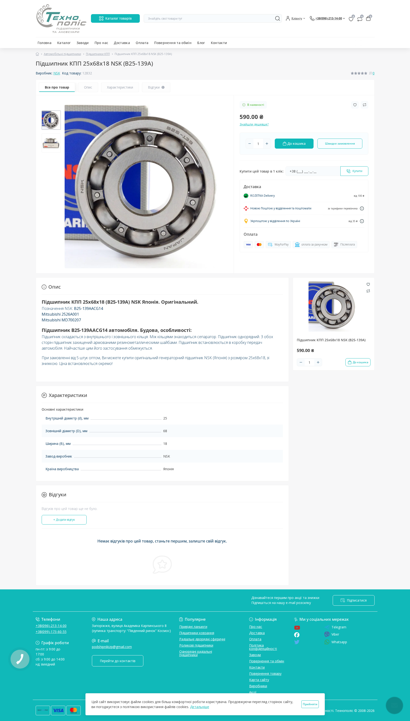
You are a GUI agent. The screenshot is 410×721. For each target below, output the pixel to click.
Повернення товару (265, 673)
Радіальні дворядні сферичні (202, 639)
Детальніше (199, 706)
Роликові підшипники (196, 645)
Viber (335, 634)
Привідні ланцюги (193, 626)
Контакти (219, 42)
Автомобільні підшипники (62, 54)
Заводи (83, 42)
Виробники (258, 686)
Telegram (338, 627)
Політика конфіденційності (263, 647)
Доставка (122, 42)
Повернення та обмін (172, 42)
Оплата (142, 42)
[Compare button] (364, 105)
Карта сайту (259, 679)
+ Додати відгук (64, 520)
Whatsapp (339, 642)
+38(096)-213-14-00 (51, 625)
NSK (56, 73)
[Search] (277, 18)
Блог (201, 42)
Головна (45, 42)
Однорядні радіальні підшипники (195, 653)
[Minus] (249, 143)
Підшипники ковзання (196, 633)
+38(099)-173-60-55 (51, 631)
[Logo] (61, 18)
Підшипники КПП (98, 54)
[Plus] (267, 143)
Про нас (101, 42)
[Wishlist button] (355, 105)
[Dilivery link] (361, 208)
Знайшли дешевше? (254, 124)
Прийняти (310, 704)
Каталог (64, 42)
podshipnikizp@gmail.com (112, 646)
